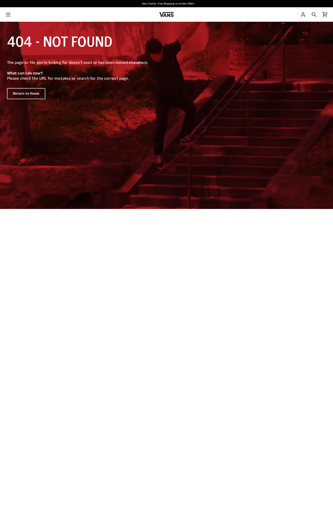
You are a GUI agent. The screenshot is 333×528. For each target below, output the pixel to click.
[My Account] (303, 14)
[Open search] (314, 14)
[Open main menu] (8, 14)
